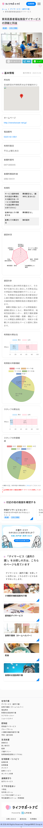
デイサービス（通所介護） (11, 704)
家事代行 (4, 743)
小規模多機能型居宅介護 (10, 732)
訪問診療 (4, 762)
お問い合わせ (11, 819)
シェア (39, 61)
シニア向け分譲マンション (11, 795)
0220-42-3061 (10, 137)
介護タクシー (6, 751)
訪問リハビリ (6, 771)
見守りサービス (7, 781)
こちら (28, 485)
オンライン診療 (7, 774)
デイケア (4, 768)
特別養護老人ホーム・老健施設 (12, 798)
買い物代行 (5, 746)
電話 (28, 61)
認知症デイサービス (8, 726)
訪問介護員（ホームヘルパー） (12, 707)
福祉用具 (4, 710)
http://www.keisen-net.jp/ (15, 123)
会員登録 (31, 4)
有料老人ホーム (7, 792)
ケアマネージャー (7, 716)
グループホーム (7, 729)
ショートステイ (7, 719)
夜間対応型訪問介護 (8, 713)
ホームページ (15, 61)
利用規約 (33, 819)
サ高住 (3, 789)
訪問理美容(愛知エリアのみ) (11, 754)
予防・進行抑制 (7, 735)
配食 (3, 748)
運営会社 (23, 819)
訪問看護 (4, 765)
